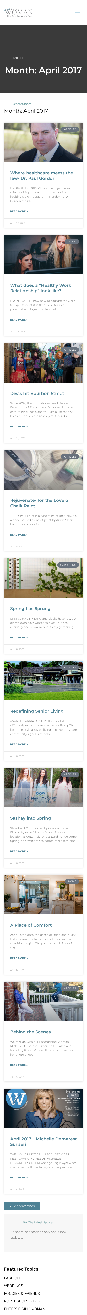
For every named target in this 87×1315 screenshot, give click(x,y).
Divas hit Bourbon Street (37, 393)
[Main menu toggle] (77, 12)
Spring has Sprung (30, 608)
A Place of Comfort (31, 925)
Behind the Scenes (30, 1032)
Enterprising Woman (24, 1309)
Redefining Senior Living (37, 711)
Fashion (12, 1278)
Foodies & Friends (22, 1294)
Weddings (13, 1286)
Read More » (19, 211)
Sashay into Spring (30, 818)
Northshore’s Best (23, 1301)
